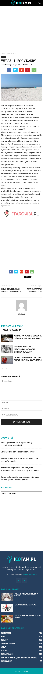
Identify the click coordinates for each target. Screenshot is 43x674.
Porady (4, 640)
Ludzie (4, 57)
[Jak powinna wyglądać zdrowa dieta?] (7, 619)
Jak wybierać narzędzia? (25, 605)
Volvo (3, 647)
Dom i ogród (6, 633)
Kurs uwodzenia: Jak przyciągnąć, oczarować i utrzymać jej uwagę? (25, 349)
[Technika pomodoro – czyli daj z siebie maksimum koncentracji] (7, 360)
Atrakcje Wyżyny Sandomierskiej (34, 290)
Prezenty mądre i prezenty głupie (26, 595)
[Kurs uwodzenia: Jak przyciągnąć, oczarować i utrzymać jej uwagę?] (7, 349)
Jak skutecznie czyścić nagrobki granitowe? (18, 452)
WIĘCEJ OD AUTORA (12, 329)
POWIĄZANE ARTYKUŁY (12, 326)
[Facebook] (18, 580)
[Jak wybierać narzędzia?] (7, 608)
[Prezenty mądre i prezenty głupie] (7, 597)
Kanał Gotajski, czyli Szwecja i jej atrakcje (11, 290)
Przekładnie (6, 661)
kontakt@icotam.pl (30, 574)
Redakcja (8, 65)
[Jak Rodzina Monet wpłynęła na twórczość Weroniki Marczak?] (7, 338)
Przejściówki (6, 654)
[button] (40, 3)
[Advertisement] (21, 28)
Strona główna (5, 53)
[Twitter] (24, 580)
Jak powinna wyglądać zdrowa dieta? (27, 617)
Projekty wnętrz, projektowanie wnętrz (19, 658)
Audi (3, 637)
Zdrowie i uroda (8, 644)
